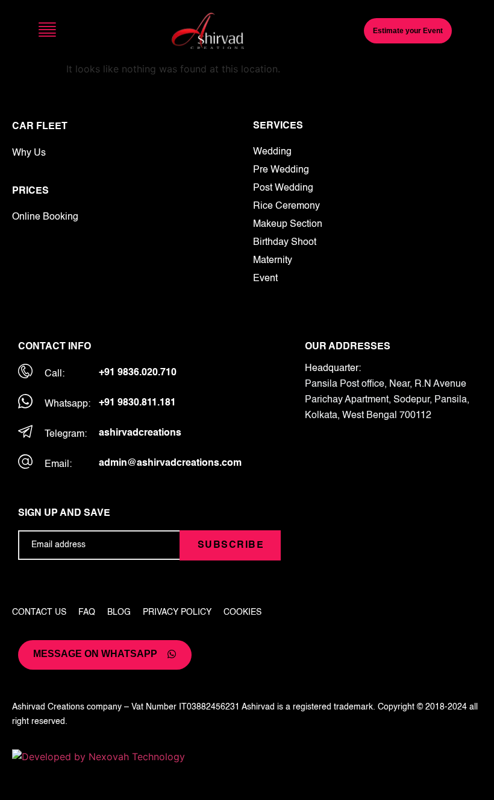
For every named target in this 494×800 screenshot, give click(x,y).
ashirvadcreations (140, 433)
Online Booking (45, 217)
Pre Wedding (281, 170)
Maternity (272, 260)
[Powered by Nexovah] (247, 756)
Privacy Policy (177, 612)
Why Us (29, 153)
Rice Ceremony (286, 206)
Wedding (272, 152)
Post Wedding (283, 188)
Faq (86, 612)
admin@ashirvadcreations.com (170, 463)
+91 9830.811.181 (137, 403)
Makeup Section (287, 224)
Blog (119, 612)
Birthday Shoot (284, 242)
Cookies (242, 612)
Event (265, 279)
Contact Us (39, 612)
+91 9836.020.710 (138, 373)
